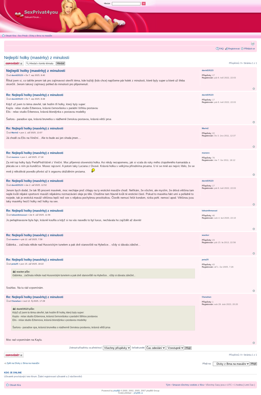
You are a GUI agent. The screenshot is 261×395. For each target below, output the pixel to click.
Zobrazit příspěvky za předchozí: (86, 347)
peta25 (14, 264)
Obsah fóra (11, 35)
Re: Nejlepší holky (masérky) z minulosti (34, 95)
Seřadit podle (138, 347)
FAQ (221, 48)
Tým (168, 385)
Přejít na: (206, 363)
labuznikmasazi (19, 215)
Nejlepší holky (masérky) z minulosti (36, 57)
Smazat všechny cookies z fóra (188, 385)
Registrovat (234, 48)
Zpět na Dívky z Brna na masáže (23, 363)
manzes (15, 157)
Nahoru (254, 89)
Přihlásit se (249, 48)
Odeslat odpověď (12, 62)
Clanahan (16, 301)
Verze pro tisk (252, 43)
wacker (15, 239)
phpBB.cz (138, 393)
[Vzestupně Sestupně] (179, 347)
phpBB (116, 390)
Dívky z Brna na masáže (40, 35)
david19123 (17, 75)
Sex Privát (23, 35)
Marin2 (14, 132)
